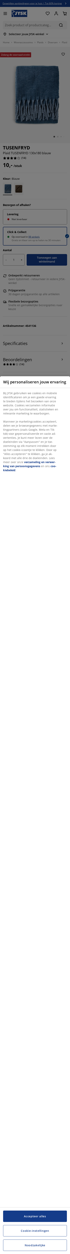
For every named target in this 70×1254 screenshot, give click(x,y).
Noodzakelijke (35, 1245)
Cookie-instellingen (35, 1231)
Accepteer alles (35, 1216)
